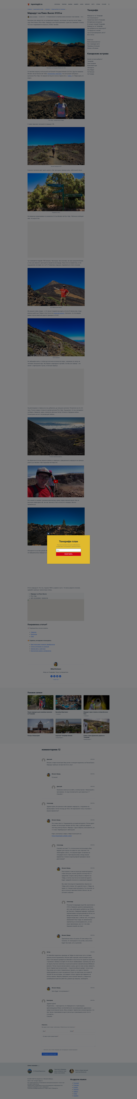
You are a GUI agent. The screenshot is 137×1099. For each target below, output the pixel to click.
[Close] (48, 533)
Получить (69, 554)
